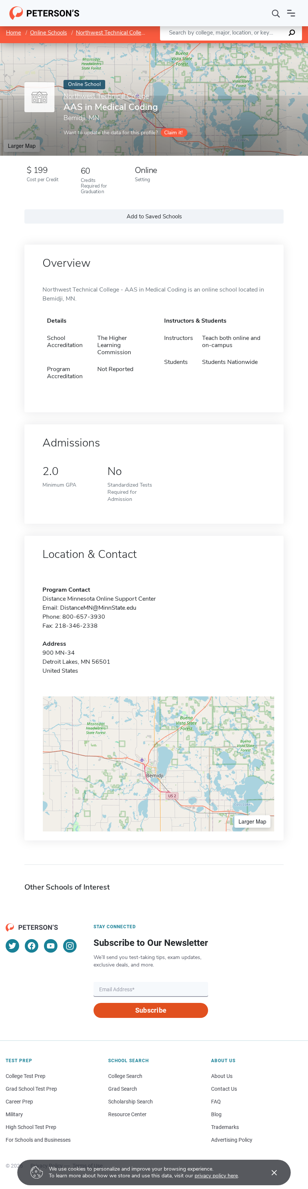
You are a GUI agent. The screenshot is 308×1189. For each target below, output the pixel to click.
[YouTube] (50, 946)
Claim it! (173, 132)
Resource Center (127, 1114)
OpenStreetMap (257, 46)
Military (14, 1114)
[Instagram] (70, 946)
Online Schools (48, 32)
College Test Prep (25, 1076)
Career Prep (19, 1102)
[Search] (276, 13)
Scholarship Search (130, 1102)
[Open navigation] (291, 13)
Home (13, 32)
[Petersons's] (44, 13)
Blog (216, 1114)
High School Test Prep (31, 1127)
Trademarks (225, 1127)
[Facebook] (31, 946)
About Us (222, 1076)
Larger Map (22, 145)
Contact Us (224, 1089)
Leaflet (219, 46)
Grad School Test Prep (31, 1089)
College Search (125, 1076)
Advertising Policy (231, 1140)
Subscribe (150, 1010)
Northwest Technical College (112, 32)
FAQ (216, 1102)
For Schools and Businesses (38, 1140)
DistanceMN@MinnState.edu (98, 608)
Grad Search (122, 1089)
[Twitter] (12, 946)
